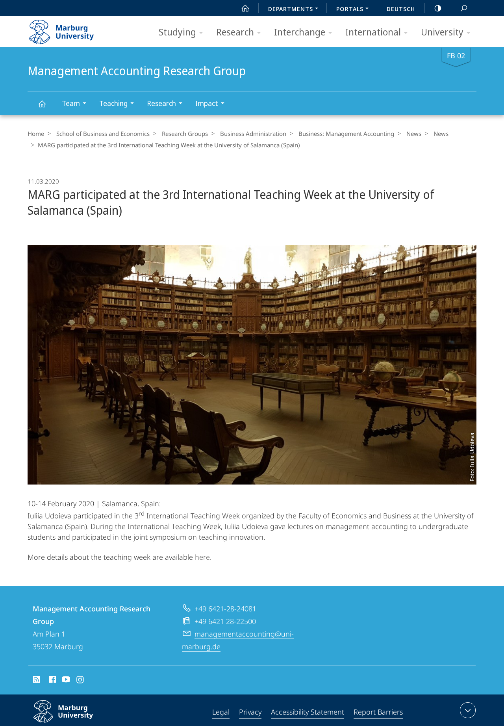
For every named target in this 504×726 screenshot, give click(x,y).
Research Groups (185, 133)
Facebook (52, 680)
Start (245, 8)
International (373, 31)
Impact (206, 103)
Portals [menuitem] (349, 9)
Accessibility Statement (307, 712)
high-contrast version (438, 8)
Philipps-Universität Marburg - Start (77, 29)
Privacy (250, 712)
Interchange (299, 31)
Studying (177, 31)
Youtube (65, 680)
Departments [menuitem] (290, 9)
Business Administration (253, 133)
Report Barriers (378, 712)
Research (235, 31)
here (202, 557)
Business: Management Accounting (346, 133)
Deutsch (401, 9)
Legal (221, 712)
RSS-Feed (36, 680)
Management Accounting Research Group (42, 103)
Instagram (80, 680)
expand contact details (468, 710)
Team (71, 103)
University (442, 31)
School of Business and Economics (103, 133)
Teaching (113, 103)
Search (463, 8)
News (413, 133)
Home (36, 133)
